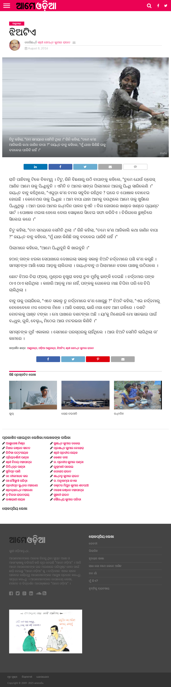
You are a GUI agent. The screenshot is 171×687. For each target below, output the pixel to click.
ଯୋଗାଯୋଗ (43, 676)
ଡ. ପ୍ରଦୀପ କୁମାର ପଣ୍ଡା (68, 462)
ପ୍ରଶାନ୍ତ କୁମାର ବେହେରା (69, 448)
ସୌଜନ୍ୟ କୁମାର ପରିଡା (67, 499)
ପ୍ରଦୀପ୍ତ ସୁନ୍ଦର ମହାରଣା (22, 485)
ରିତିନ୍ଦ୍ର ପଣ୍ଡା (15, 466)
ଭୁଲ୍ (11, 413)
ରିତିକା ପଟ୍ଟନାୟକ (17, 452)
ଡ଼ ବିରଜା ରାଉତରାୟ (17, 494)
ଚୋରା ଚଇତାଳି (69, 413)
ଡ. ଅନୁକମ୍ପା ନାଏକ (65, 480)
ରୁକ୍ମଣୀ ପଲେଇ (63, 466)
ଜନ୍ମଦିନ (119, 413)
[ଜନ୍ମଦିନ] (138, 408)
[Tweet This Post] (85, 165)
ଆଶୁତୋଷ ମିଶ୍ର (15, 443)
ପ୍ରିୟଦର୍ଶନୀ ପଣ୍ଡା (17, 457)
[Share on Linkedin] (35, 165)
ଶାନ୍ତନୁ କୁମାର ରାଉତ (66, 476)
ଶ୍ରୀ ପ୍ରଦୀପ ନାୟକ (65, 452)
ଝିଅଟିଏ (60, 348)
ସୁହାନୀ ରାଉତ (61, 494)
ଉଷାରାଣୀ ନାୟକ (15, 499)
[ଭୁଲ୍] (33, 408)
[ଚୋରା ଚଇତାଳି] (85, 408)
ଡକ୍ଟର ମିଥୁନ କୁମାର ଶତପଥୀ (71, 485)
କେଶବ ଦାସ (60, 457)
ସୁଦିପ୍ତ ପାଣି (13, 471)
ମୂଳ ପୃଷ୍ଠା (12, 676)
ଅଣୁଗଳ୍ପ (32, 348)
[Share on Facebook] (60, 165)
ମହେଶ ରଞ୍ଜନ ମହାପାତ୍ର (69, 490)
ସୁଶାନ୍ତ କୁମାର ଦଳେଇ (67, 443)
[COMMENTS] (135, 165)
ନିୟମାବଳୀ (27, 676)
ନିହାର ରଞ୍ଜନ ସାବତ (18, 448)
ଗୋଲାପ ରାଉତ (62, 471)
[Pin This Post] (98, 358)
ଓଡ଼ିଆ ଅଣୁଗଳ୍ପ (47, 348)
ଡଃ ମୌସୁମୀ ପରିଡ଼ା (16, 480)
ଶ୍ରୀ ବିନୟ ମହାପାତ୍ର (19, 462)
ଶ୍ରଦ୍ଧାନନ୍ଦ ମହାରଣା (19, 490)
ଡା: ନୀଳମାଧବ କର (17, 476)
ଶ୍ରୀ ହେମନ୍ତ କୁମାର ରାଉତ (54, 42)
